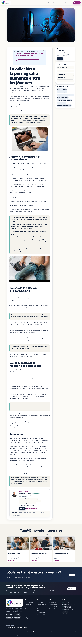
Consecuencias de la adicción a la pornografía (28, 59)
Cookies (70, 635)
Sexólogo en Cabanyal (53, 604)
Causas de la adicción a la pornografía (26, 57)
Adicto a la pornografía (61, 100)
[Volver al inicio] (14, 603)
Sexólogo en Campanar (54, 613)
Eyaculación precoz (29, 615)
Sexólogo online (40, 602)
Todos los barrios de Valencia (61, 631)
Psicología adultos (61, 77)
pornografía (69, 100)
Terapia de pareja (61, 74)
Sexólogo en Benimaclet (54, 608)
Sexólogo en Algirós (53, 602)
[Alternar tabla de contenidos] (43, 51)
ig (66, 612)
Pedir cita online (71, 588)
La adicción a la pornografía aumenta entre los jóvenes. (29, 53)
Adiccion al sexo (60, 94)
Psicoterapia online (41, 612)
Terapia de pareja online (42, 606)
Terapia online (60, 80)
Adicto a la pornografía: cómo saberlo (26, 55)
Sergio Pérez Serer (25, 493)
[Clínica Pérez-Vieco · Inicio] (7, 3)
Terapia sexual (60, 71)
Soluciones (20, 60)
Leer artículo (11, 560)
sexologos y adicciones (61, 102)
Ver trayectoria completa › (32, 508)
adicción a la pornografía (61, 92)
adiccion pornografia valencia (62, 97)
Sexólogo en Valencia (62, 67)
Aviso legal (62, 635)
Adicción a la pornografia (62, 89)
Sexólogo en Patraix (53, 610)
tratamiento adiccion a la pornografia (64, 105)
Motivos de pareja (10, 631)
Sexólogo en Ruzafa (53, 606)
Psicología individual (34, 631)
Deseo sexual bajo (29, 610)
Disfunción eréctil (28, 613)
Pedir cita (22, 508)
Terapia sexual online (41, 604)
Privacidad (66, 635)
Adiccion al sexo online (69, 94)
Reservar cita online (41, 614)
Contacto (74, 635)
